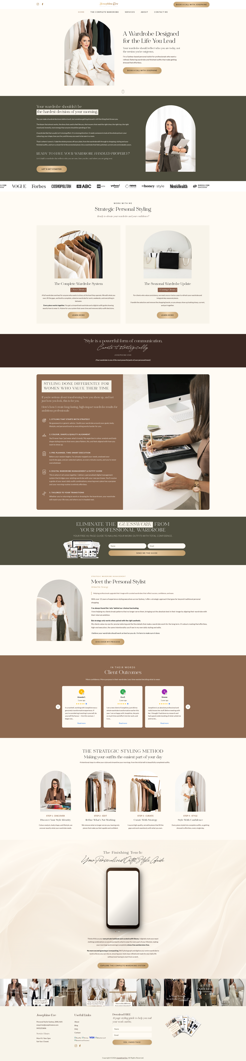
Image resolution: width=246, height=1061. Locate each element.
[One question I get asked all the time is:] (41, 992)
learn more (78, 315)
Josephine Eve (121, 1058)
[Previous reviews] (58, 707)
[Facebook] (42, 4)
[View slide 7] (125, 931)
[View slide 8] (127, 931)
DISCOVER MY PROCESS (108, 642)
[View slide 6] (123, 931)
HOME (81, 12)
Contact (77, 1033)
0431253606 (41, 1028)
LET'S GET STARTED (52, 169)
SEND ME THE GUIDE (147, 553)
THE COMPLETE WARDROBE (105, 12)
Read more (81, 723)
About (76, 1022)
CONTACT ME (161, 12)
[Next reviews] (188, 707)
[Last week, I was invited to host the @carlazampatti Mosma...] (68, 992)
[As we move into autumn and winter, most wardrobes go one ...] (177, 992)
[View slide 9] (128, 931)
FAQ (76, 1029)
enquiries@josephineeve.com (47, 1025)
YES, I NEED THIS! (132, 1042)
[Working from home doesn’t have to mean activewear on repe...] (205, 992)
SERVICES (130, 12)
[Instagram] (38, 4)
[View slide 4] (120, 931)
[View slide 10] (130, 931)
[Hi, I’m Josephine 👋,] (13, 992)
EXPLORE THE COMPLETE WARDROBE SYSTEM (123, 965)
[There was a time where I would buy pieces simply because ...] (95, 992)
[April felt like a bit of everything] (150, 992)
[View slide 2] (117, 931)
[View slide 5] (122, 931)
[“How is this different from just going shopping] (123, 992)
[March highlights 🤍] (232, 992)
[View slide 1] (115, 931)
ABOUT (144, 12)
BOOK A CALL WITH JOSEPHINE (191, 4)
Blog (76, 1025)
